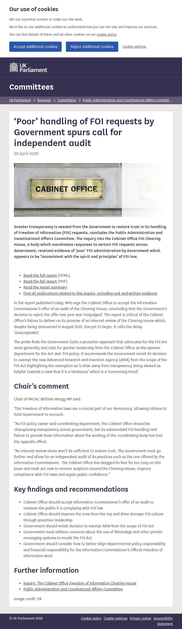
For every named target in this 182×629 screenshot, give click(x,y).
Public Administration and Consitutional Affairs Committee (73, 589)
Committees (31, 87)
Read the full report (40, 275)
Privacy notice (140, 618)
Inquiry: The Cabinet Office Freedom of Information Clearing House (79, 583)
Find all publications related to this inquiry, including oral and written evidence (90, 293)
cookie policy (106, 35)
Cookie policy (91, 618)
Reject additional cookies (92, 46)
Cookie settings (134, 47)
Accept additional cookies (35, 46)
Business (44, 100)
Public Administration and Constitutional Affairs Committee (128, 100)
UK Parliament (20, 100)
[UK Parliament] (28, 67)
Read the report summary (45, 287)
